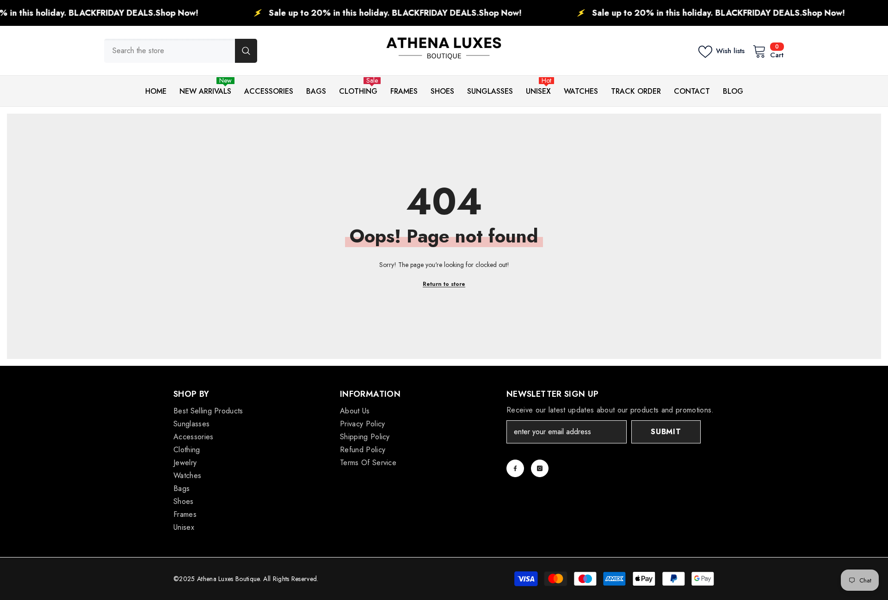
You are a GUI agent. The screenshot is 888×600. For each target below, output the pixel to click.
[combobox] (169, 51)
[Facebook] (515, 468)
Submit (666, 431)
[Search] (180, 51)
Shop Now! (151, 13)
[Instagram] (540, 468)
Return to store (444, 284)
